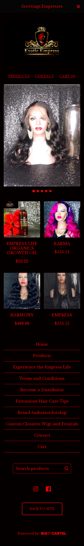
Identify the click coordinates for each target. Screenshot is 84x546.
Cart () (68, 76)
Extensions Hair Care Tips (42, 401)
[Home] (42, 41)
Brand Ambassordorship (42, 412)
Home (42, 344)
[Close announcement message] (78, 6)
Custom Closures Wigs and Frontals (42, 424)
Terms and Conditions (42, 378)
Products (18, 76)
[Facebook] (48, 488)
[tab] (33, 191)
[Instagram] (35, 488)
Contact (44, 76)
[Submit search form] (66, 468)
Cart (42, 446)
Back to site (42, 508)
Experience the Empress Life (42, 367)
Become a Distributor (42, 389)
